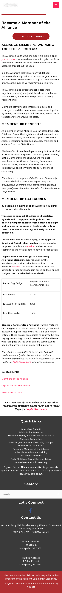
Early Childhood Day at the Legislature (31, 458)
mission (30, 246)
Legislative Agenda (31, 428)
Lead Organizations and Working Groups (31, 442)
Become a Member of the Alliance (31, 448)
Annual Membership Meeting (31, 462)
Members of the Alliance (15, 378)
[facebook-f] (31, 510)
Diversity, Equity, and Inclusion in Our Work (31, 435)
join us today (8, 59)
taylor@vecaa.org (22, 361)
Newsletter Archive (12, 392)
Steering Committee (31, 438)
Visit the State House (31, 455)
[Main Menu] (56, 5)
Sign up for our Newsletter (16, 385)
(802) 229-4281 (21, 531)
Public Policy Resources (31, 432)
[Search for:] (31, 494)
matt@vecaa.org (40, 531)
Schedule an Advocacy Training (31, 452)
